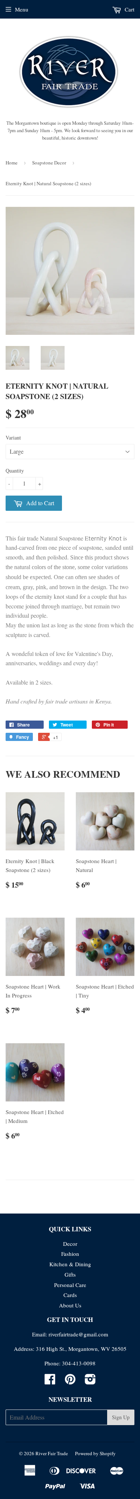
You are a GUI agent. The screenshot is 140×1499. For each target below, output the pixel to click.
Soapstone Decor (49, 162)
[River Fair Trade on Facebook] (50, 1381)
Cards (70, 1295)
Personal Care (70, 1285)
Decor (70, 1243)
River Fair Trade (51, 1453)
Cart (128, 9)
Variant (13, 437)
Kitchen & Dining (70, 1264)
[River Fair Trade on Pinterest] (70, 1381)
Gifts (70, 1274)
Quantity (15, 470)
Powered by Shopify (95, 1453)
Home (12, 162)
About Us (70, 1305)
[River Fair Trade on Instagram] (90, 1381)
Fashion (70, 1253)
